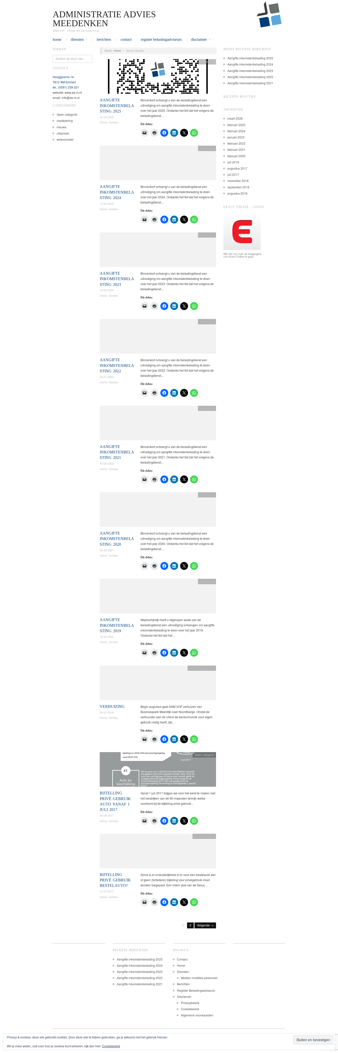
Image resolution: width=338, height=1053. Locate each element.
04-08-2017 (107, 815)
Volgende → (205, 925)
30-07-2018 (107, 712)
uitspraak (63, 133)
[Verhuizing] (158, 684)
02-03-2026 (107, 117)
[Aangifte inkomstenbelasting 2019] (158, 597)
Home (57, 40)
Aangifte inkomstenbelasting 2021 (117, 452)
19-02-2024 (107, 290)
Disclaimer (199, 40)
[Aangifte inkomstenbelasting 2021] (158, 424)
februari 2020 (236, 156)
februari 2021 (236, 149)
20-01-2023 (107, 377)
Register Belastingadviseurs (161, 40)
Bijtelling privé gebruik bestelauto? (115, 880)
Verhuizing (112, 706)
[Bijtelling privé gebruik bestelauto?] (158, 852)
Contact (126, 40)
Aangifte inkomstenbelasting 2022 (117, 365)
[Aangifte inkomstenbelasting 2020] (158, 511)
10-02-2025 (107, 203)
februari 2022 (236, 143)
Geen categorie (67, 114)
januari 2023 (235, 137)
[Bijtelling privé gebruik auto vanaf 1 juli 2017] (158, 771)
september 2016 (238, 187)
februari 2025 (236, 125)
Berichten (104, 40)
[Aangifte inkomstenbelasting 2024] (158, 164)
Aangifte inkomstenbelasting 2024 (117, 192)
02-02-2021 (107, 550)
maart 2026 (235, 118)
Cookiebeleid (190, 1009)
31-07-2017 (107, 891)
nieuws (61, 127)
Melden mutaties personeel (199, 978)
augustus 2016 (237, 193)
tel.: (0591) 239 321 (66, 87)
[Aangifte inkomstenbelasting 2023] (158, 251)
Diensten (77, 40)
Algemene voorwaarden (197, 1015)
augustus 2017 (237, 168)
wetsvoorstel (65, 139)
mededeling (65, 120)
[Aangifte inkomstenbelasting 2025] (158, 78)
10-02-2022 (107, 463)
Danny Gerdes (109, 122)
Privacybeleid (190, 1003)
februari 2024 (236, 131)
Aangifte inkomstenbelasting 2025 (117, 105)
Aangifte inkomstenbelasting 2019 (117, 625)
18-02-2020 (107, 637)
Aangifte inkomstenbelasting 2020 (117, 538)
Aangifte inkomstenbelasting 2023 (117, 279)
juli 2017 (233, 174)
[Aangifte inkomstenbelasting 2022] (158, 338)
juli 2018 (233, 162)
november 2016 (238, 181)
